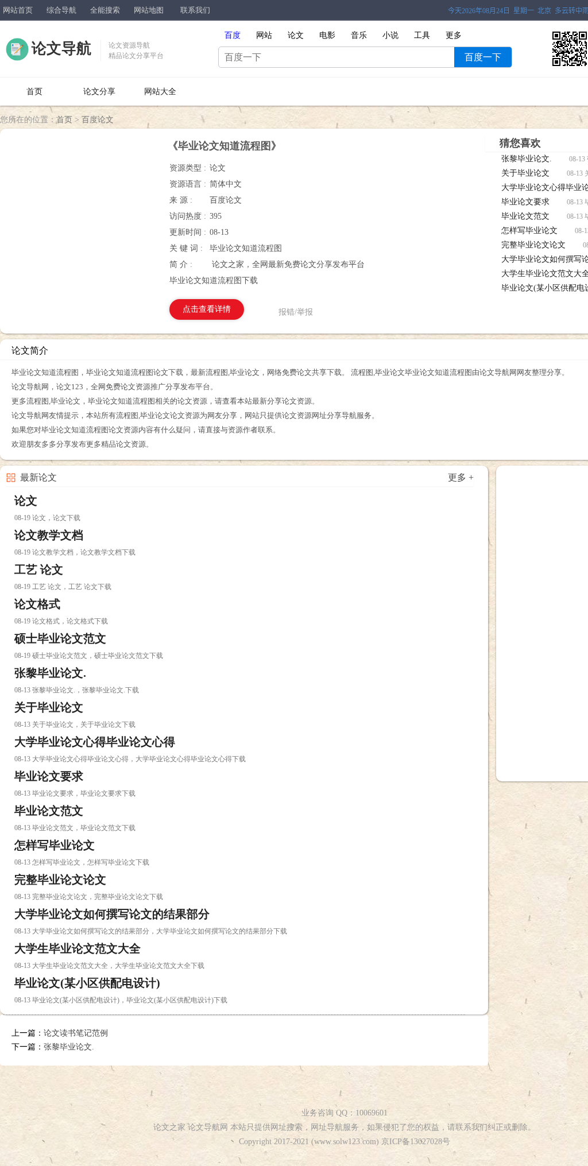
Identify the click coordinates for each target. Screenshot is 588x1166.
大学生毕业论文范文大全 (77, 948)
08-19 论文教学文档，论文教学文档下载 (75, 552)
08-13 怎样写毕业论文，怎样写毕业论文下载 (81, 862)
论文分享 (99, 91)
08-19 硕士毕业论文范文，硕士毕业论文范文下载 (88, 656)
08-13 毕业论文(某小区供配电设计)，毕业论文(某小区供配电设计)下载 (120, 1000)
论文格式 (37, 604)
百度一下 (483, 57)
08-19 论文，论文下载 (47, 518)
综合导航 (61, 10)
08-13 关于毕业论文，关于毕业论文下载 (75, 724)
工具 (422, 35)
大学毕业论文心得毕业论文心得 (94, 741)
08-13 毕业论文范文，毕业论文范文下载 (75, 828)
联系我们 (195, 10)
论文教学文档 (48, 535)
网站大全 (160, 91)
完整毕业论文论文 (533, 245)
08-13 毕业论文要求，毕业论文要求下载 (75, 793)
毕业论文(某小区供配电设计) (87, 983)
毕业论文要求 (525, 201)
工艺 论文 (38, 569)
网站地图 (149, 10)
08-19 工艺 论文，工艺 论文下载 (62, 587)
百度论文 (98, 119)
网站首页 (18, 10)
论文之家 (169, 1127)
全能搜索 (105, 10)
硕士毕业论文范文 (60, 638)
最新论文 (38, 477)
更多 (454, 35)
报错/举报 (295, 312)
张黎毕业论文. (526, 158)
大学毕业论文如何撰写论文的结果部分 (112, 914)
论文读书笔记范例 (76, 1033)
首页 (34, 91)
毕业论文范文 (525, 216)
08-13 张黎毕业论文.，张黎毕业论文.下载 (76, 690)
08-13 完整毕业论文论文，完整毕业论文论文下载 (88, 897)
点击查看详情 (207, 309)
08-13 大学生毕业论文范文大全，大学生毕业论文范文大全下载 (109, 966)
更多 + (461, 477)
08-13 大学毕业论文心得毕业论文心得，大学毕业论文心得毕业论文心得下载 (130, 759)
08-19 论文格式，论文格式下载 (61, 621)
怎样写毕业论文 (529, 230)
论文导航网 (208, 1127)
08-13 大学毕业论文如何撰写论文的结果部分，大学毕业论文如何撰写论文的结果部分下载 (150, 931)
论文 (25, 500)
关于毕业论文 (525, 173)
